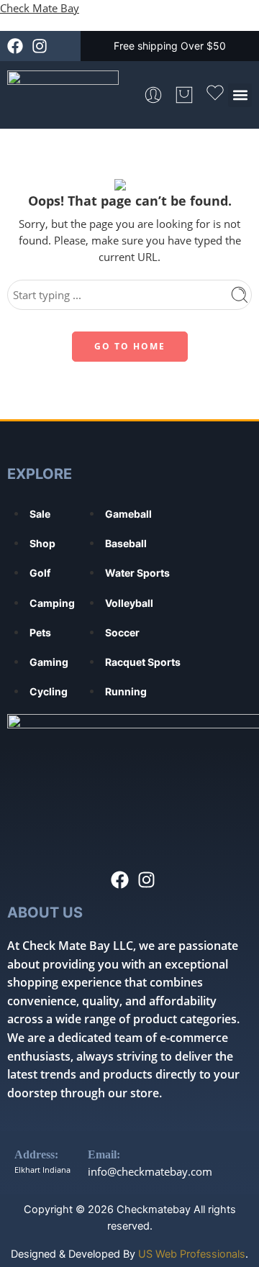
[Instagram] (39, 46)
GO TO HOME (129, 346)
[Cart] (184, 95)
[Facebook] (15, 46)
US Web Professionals (191, 1254)
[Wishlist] (215, 95)
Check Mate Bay (39, 8)
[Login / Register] (153, 95)
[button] (240, 95)
